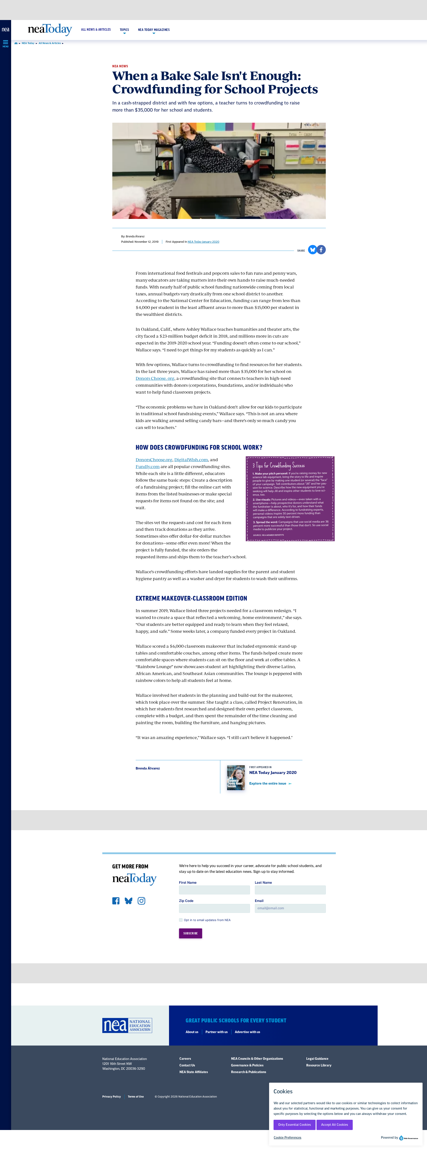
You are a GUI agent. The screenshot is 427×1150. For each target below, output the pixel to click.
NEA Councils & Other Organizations (257, 1058)
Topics (124, 30)
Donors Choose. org (155, 378)
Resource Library (318, 1065)
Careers (185, 1058)
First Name (188, 882)
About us (192, 1032)
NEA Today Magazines (154, 30)
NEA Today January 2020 (203, 241)
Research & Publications (248, 1072)
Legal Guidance (317, 1058)
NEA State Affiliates (193, 1072)
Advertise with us (247, 1032)
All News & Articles (96, 29)
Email (259, 901)
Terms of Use (136, 1096)
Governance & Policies (247, 1065)
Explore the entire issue (267, 783)
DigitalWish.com (191, 460)
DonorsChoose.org (154, 460)
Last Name (263, 882)
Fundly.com (148, 466)
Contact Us (187, 1065)
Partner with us (216, 1032)
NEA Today (28, 43)
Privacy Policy (111, 1096)
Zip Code (186, 901)
